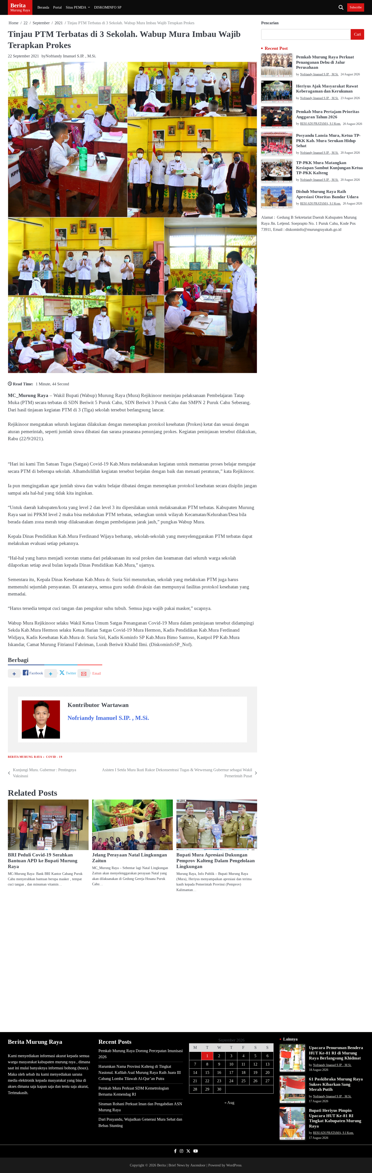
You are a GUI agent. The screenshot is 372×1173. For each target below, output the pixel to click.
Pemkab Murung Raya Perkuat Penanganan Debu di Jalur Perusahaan (325, 62)
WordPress (233, 1165)
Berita (18, 5)
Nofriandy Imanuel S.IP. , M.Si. (71, 56)
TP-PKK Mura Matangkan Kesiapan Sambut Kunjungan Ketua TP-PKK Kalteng (329, 167)
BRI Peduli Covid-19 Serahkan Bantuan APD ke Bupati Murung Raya (42, 860)
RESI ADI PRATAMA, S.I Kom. (320, 123)
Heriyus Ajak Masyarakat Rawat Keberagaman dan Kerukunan (327, 89)
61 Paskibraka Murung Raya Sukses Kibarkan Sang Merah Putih (336, 1084)
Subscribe (356, 7)
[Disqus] (132, 962)
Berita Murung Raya (25, 757)
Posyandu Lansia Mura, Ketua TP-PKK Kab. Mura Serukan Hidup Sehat (328, 140)
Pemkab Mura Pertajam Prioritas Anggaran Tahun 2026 (327, 114)
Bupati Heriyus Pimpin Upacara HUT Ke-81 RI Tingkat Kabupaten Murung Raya (335, 1118)
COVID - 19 (54, 757)
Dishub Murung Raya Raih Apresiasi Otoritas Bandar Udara (327, 194)
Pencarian (270, 23)
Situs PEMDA (76, 7)
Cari (357, 34)
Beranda (43, 7)
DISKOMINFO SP (107, 7)
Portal (57, 7)
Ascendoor (197, 1165)
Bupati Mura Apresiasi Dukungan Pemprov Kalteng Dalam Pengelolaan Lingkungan (215, 860)
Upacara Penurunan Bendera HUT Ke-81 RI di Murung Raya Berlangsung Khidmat (336, 1052)
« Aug (229, 1102)
